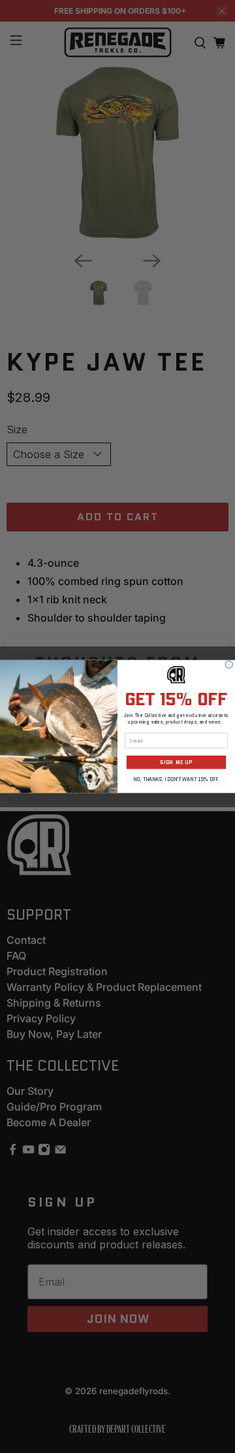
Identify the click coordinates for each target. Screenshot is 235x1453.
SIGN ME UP (176, 762)
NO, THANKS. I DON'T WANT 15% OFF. (176, 779)
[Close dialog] (228, 664)
